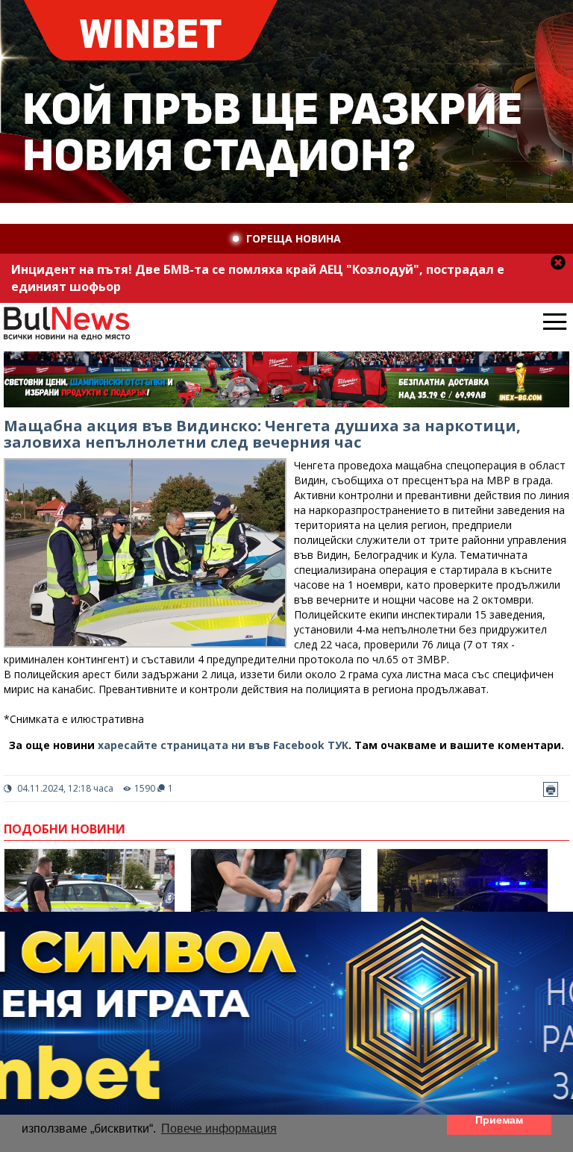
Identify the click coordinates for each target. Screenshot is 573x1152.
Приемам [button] (499, 1120)
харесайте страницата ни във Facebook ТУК (223, 745)
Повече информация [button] (219, 1128)
